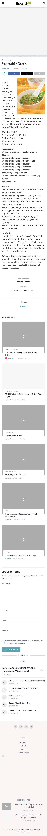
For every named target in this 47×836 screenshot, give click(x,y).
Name (5, 610)
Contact (23, 749)
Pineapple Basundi (16, 696)
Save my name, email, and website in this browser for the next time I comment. (23, 642)
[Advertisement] (23, 31)
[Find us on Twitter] (31, 727)
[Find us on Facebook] (15, 727)
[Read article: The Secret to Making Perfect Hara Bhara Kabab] (23, 337)
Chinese (7, 552)
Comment (6, 583)
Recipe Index (23, 742)
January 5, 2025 (20, 358)
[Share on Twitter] (27, 73)
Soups (10, 60)
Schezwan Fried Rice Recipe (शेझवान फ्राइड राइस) (27, 681)
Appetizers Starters (11, 349)
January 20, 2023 (18, 559)
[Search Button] (44, 3)
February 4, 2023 (17, 478)
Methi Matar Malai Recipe (15, 475)
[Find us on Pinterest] (26, 727)
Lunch (7, 511)
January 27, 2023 (19, 520)
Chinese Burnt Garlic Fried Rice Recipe (20, 556)
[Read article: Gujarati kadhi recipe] (23, 420)
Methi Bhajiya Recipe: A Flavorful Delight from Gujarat (23, 395)
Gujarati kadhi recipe (13, 436)
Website (5, 631)
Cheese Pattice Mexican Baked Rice (22, 710)
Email (5, 620)
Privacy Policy (23, 753)
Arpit (12, 358)
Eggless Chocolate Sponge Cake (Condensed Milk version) (18, 669)
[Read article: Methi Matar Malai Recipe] (23, 459)
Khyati (6, 69)
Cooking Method (11, 432)
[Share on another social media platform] (39, 73)
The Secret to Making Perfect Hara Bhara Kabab (21, 353)
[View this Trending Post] (6, 358)
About (23, 746)
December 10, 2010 (20, 69)
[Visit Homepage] (23, 3)
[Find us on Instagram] (21, 727)
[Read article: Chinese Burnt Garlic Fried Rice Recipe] (23, 540)
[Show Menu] (3, 3)
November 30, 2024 (18, 400)
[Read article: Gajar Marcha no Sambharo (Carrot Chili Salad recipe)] (23, 498)
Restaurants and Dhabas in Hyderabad (24, 688)
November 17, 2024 (18, 439)
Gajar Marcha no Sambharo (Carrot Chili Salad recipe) (21, 515)
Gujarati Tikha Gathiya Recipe (20, 703)
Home (4, 60)
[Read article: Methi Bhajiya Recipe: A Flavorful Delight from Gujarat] (23, 379)
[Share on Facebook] (14, 73)
